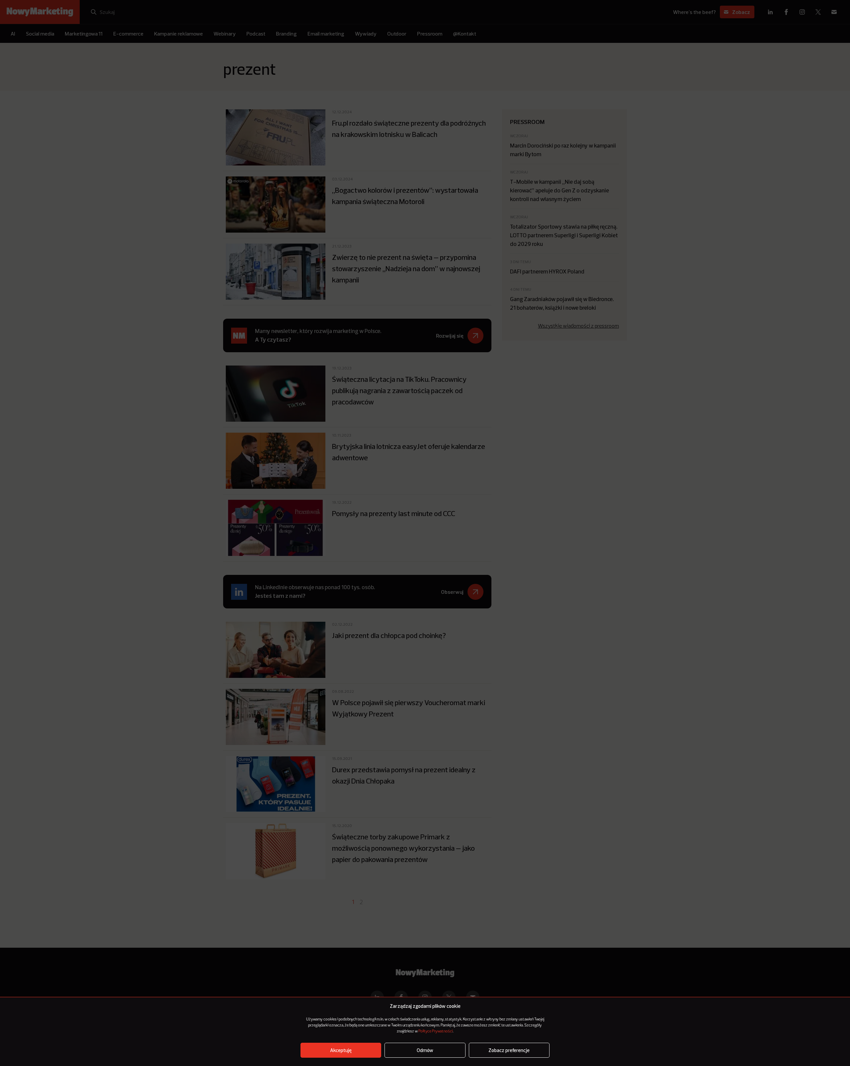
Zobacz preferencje (509, 1050)
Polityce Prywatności (435, 1031)
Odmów (425, 1050)
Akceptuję (341, 1050)
